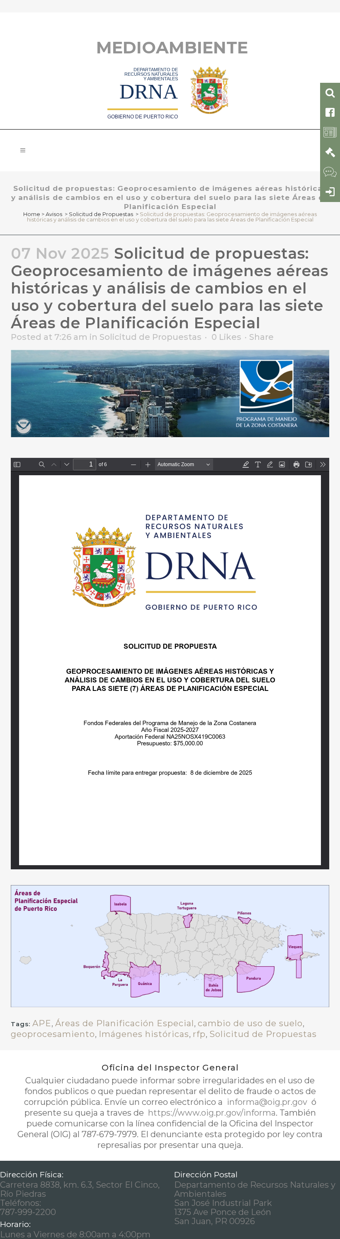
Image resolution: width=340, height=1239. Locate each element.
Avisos (54, 214)
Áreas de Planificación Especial (124, 1023)
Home (31, 214)
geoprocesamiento (53, 1034)
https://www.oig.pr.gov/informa (211, 1113)
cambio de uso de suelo (250, 1023)
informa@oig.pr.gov (267, 1102)
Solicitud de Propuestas (101, 214)
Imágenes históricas (144, 1034)
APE (41, 1023)
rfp (199, 1034)
